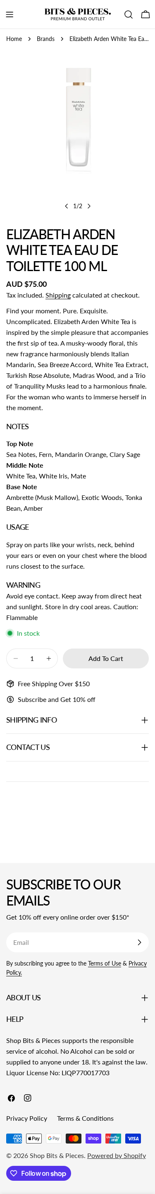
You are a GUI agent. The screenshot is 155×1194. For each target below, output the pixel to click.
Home (14, 38)
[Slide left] (66, 206)
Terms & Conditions (85, 1118)
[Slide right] (88, 206)
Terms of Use (104, 963)
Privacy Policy (26, 1118)
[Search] (128, 14)
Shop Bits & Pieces (57, 1155)
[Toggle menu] (9, 14)
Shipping (58, 295)
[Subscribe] (139, 942)
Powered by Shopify (116, 1155)
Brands (46, 38)
